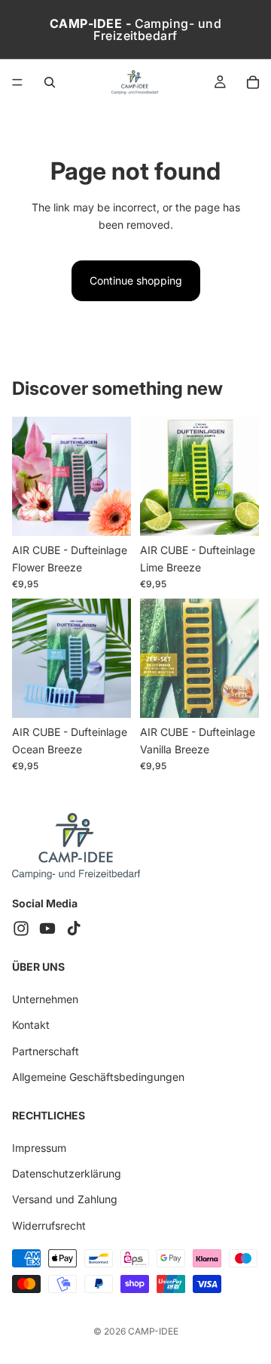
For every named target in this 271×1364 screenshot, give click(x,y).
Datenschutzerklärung (66, 1173)
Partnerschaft (45, 1051)
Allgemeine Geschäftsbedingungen (98, 1076)
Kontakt (31, 1024)
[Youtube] (47, 928)
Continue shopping (136, 280)
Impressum (39, 1147)
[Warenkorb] (252, 82)
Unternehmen (45, 999)
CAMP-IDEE (153, 1331)
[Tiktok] (74, 928)
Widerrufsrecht (49, 1225)
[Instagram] (21, 928)
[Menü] (17, 82)
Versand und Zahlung (64, 1199)
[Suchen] (49, 82)
